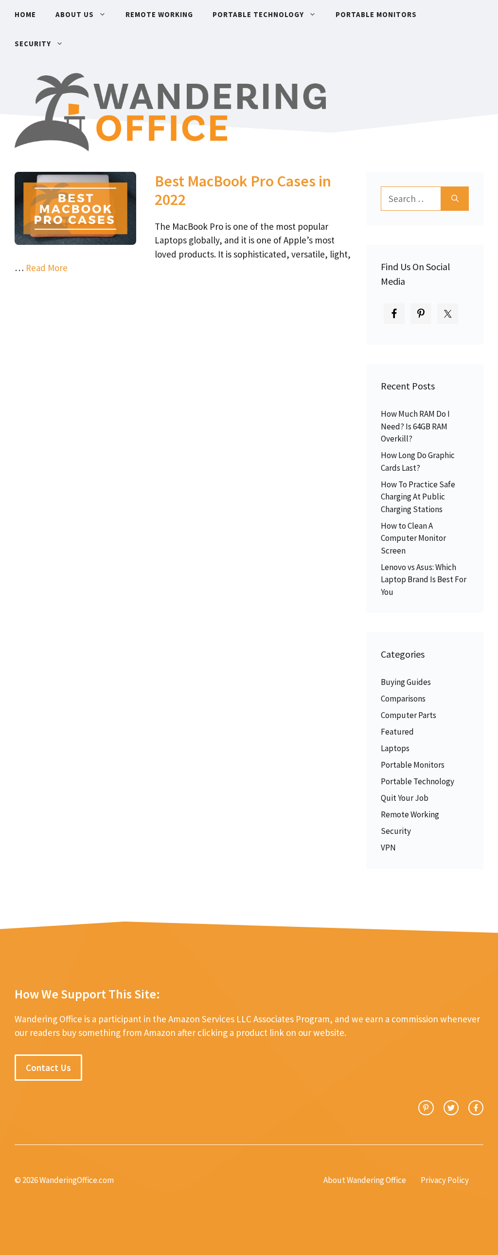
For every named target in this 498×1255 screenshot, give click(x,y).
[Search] (455, 198)
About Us (74, 14)
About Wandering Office (364, 1180)
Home (25, 14)
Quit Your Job (404, 798)
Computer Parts (408, 715)
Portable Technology (258, 14)
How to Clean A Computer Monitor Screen (413, 538)
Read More (47, 268)
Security (33, 43)
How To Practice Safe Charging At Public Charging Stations (418, 497)
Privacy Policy (445, 1180)
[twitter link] (451, 1107)
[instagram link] (425, 1107)
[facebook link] (475, 1107)
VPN (388, 847)
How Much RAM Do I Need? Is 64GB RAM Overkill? (415, 426)
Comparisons (403, 698)
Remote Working (159, 14)
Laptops (395, 748)
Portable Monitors (376, 14)
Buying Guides (406, 682)
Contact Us (48, 1067)
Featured (397, 731)
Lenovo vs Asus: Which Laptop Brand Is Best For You (423, 579)
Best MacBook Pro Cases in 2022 (243, 190)
